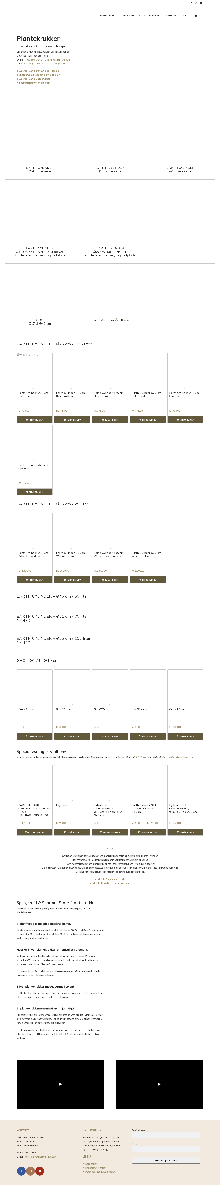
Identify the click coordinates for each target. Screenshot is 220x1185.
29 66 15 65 (140, 757)
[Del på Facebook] (21, 1171)
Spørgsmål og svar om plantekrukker (39, 74)
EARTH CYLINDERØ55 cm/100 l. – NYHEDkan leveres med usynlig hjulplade (110, 251)
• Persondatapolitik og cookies (100, 1171)
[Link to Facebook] (191, 2)
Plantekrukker (38, 38)
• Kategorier (90, 1163)
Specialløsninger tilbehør (110, 320)
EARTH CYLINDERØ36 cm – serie (110, 169)
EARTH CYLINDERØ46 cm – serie (180, 169)
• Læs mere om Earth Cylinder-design (38, 70)
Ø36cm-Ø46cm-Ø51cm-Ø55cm (53, 59)
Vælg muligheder (35, 832)
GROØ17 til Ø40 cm (40, 322)
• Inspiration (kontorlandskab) (34, 82)
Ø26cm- (31, 59)
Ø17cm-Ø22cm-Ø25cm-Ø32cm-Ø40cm (45, 63)
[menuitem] (107, 15)
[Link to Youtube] (201, 2)
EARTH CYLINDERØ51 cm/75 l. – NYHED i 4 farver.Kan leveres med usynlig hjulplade (39, 251)
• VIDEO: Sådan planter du (110, 878)
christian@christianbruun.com (178, 757)
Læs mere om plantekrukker (34, 78)
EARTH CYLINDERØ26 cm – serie (40, 169)
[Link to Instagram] (196, 2)
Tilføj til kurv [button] (35, 420)
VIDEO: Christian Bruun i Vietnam (111, 882)
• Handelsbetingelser (94, 1167)
